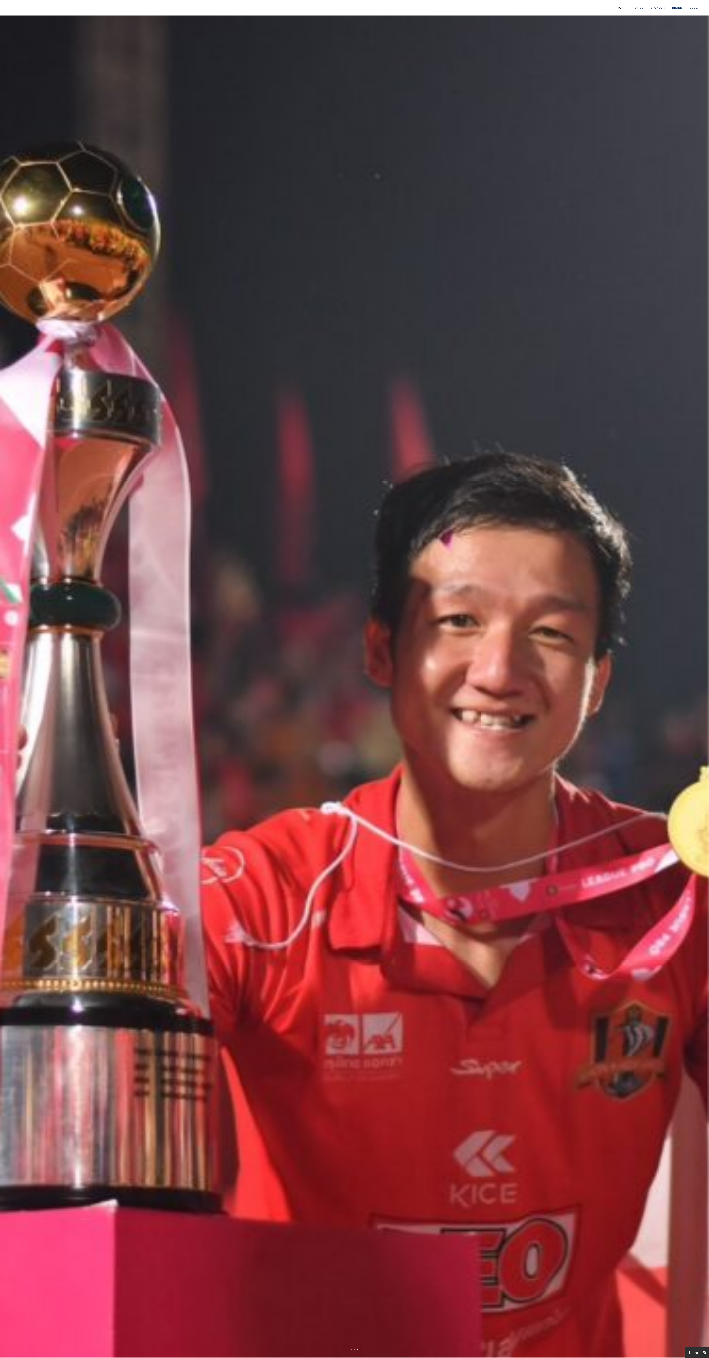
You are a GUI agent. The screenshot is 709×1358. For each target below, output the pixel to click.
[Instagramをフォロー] (704, 1353)
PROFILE (637, 7)
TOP (620, 7)
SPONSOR (658, 7)
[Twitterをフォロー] (697, 1353)
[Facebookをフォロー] (689, 1353)
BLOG (694, 7)
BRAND (677, 7)
